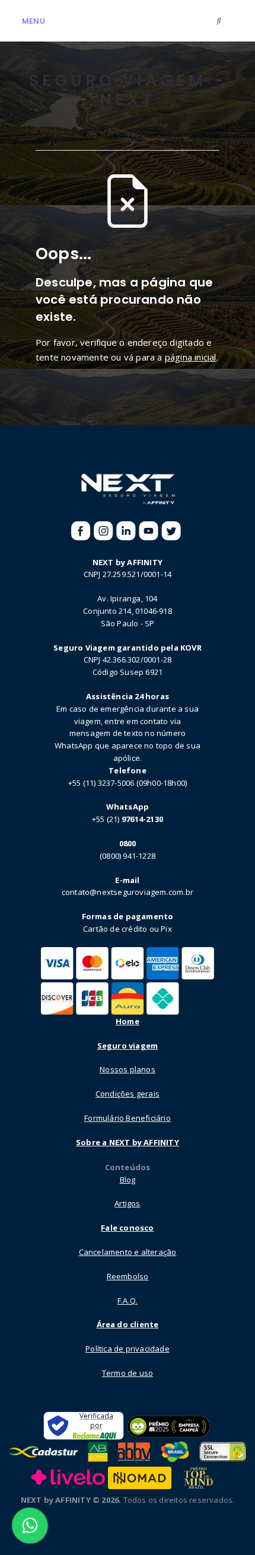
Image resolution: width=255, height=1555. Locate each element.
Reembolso (128, 1276)
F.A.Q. (127, 1300)
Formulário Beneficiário (127, 1118)
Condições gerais (127, 1093)
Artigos (127, 1203)
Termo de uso (127, 1373)
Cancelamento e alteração (128, 1252)
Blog (128, 1179)
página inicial (190, 357)
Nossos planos (127, 1069)
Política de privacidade (127, 1348)
